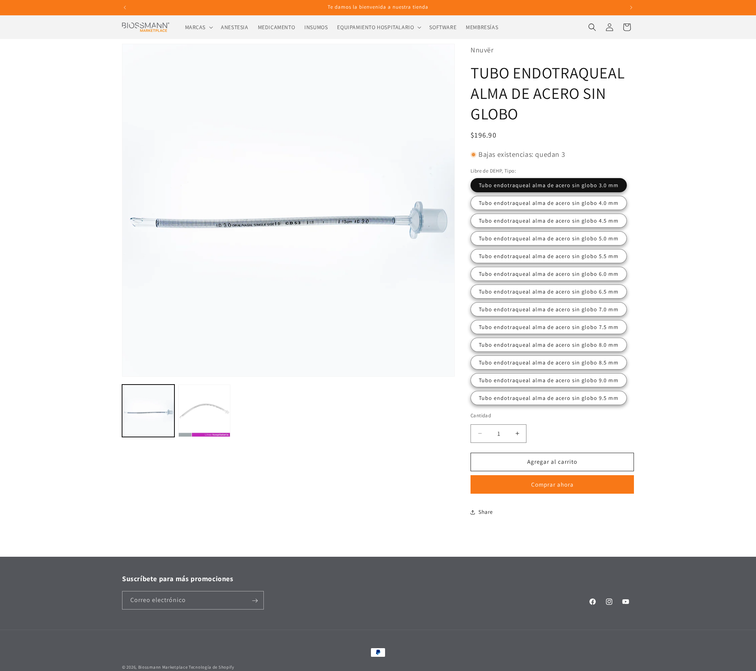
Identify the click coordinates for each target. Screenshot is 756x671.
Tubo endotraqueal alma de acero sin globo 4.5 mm (549, 220)
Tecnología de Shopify (211, 667)
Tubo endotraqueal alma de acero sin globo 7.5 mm (549, 327)
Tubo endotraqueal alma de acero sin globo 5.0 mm (549, 238)
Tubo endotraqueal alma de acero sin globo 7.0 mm (549, 309)
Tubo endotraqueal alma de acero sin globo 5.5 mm (549, 256)
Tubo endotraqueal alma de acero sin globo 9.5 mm (549, 397)
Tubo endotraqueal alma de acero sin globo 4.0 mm (549, 202)
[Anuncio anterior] (124, 7)
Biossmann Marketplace (163, 667)
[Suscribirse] (254, 600)
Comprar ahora (552, 484)
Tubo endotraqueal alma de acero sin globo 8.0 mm (549, 344)
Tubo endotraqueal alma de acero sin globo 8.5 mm (549, 362)
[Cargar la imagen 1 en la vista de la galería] (148, 411)
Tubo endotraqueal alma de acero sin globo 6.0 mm (549, 273)
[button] (198, 27)
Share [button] (485, 511)
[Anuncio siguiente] (631, 7)
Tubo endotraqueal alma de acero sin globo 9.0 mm (549, 380)
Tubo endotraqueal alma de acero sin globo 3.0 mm (549, 185)
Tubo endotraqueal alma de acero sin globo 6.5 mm (549, 291)
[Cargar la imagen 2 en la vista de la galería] (204, 411)
